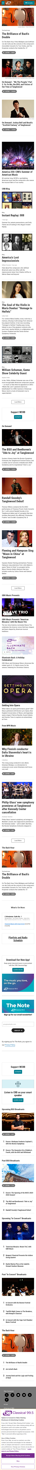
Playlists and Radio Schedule (18, 939)
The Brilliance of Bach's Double (15, 35)
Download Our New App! (18, 959)
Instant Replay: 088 (13, 215)
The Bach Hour (6, 30)
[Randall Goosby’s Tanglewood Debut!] (17, 486)
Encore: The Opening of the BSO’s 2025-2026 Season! (20, 1194)
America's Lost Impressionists (10, 259)
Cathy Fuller (5, 316)
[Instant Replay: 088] (17, 200)
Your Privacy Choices (18, 1467)
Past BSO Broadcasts (11, 1160)
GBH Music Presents (10, 595)
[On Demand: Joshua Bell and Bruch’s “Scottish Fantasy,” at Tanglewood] (18, 109)
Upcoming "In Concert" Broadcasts (16, 1218)
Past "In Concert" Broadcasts (14, 1274)
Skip (18, 1461)
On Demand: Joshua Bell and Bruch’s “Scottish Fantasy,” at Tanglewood (17, 123)
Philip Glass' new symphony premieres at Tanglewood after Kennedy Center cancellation (18, 807)
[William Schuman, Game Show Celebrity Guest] (17, 354)
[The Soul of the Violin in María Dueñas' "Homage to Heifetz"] (17, 289)
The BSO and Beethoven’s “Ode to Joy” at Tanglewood (18, 451)
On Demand (7, 426)
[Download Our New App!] (18, 983)
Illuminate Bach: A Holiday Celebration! (13, 658)
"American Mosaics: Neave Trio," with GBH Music (18, 1248)
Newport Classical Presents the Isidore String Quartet (19, 1256)
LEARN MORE (18, 970)
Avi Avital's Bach (11, 1369)
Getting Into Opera (11, 705)
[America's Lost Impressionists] (17, 242)
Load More (18, 402)
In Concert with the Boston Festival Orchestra (18, 1304)
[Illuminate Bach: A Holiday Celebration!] (18, 645)
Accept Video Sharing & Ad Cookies (18, 1455)
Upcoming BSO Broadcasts (13, 1109)
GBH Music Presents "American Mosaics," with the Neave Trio (15, 620)
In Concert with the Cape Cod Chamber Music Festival (19, 1321)
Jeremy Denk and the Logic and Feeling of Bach (19, 1377)
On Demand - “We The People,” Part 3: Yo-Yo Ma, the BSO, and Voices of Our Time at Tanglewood (17, 84)
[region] (18, 1439)
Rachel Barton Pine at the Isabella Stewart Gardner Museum (17, 1265)
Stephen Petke (6, 377)
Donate (30, 3)
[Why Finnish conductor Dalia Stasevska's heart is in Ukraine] (17, 737)
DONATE (18, 417)
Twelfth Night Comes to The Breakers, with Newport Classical (19, 1312)
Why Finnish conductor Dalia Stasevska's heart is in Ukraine (16, 752)
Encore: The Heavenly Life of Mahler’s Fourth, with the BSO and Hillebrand (19, 1151)
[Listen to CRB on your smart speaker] (18, 1084)
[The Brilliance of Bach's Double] (18, 17)
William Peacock (6, 265)
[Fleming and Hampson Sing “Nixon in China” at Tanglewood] (17, 538)
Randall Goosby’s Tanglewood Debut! (13, 499)
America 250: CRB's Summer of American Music (17, 173)
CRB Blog (6, 189)
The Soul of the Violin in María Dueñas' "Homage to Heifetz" (17, 308)
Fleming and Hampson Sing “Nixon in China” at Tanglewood (17, 554)
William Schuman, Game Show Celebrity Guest (16, 371)
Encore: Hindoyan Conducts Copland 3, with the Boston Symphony (19, 1143)
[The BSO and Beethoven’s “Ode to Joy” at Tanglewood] (17, 437)
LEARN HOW (18, 1100)
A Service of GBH (9, 1408)
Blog (3, 212)
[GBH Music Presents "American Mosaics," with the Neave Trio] (18, 607)
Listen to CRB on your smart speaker (18, 1094)
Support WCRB (18, 412)
